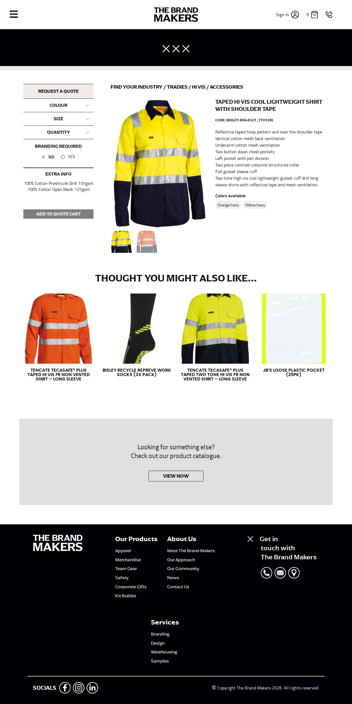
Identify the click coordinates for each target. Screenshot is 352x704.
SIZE (58, 119)
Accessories (226, 87)
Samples (160, 661)
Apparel (123, 550)
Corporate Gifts (131, 586)
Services (165, 622)
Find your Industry (137, 87)
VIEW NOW (176, 476)
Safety (122, 577)
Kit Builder (125, 595)
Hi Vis (199, 87)
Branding (160, 634)
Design (158, 643)
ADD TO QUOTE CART (58, 214)
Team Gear (126, 568)
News (173, 577)
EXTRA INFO (58, 174)
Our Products (136, 539)
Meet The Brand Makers (191, 550)
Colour (58, 105)
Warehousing (164, 651)
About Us (181, 539)
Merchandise (128, 559)
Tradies (177, 87)
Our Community (183, 568)
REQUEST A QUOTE (58, 91)
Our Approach (181, 559)
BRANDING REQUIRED (58, 146)
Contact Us (178, 586)
